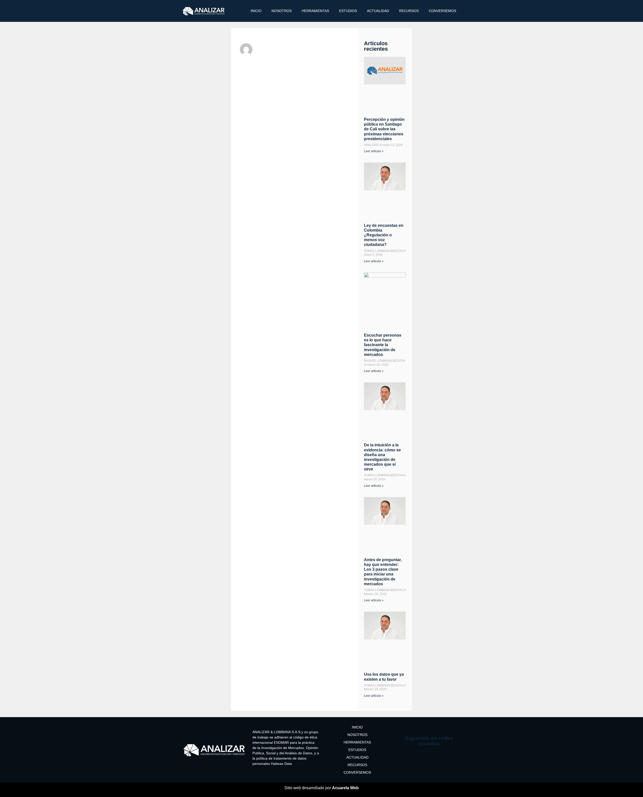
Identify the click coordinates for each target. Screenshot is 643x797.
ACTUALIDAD (378, 11)
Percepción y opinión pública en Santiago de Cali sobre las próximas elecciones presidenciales (384, 129)
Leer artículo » (374, 151)
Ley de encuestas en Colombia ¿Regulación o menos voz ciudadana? (383, 235)
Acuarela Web (345, 788)
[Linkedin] (441, 758)
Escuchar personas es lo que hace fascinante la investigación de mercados (382, 345)
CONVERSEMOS (442, 11)
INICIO (256, 11)
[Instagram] (429, 758)
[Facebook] (416, 758)
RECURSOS (409, 11)
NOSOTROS (282, 11)
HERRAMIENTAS (315, 11)
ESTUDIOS (348, 11)
